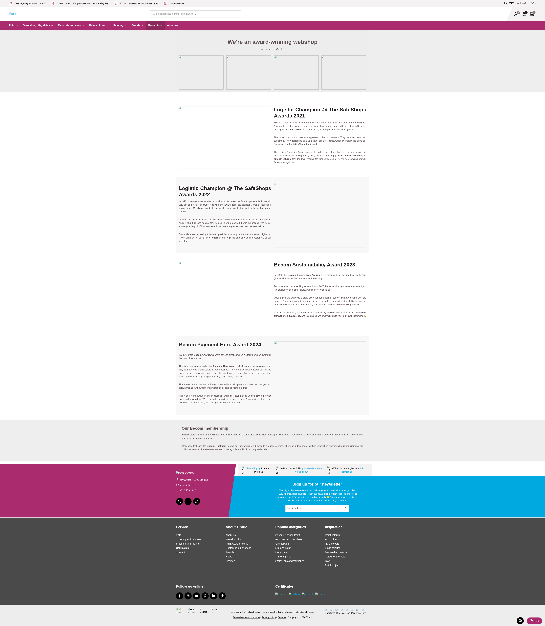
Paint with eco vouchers (288, 539)
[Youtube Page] (196, 595)
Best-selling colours (336, 552)
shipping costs (258, 612)
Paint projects (332, 565)
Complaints (182, 548)
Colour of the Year (335, 556)
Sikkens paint (283, 548)
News (229, 556)
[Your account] (517, 13)
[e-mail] (188, 501)
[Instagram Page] (188, 595)
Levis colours (332, 548)
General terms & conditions (246, 617)
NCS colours (332, 543)
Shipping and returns (188, 543)
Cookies (282, 617)
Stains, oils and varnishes (289, 561)
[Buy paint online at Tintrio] (12, 13)
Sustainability (233, 539)
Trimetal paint (283, 556)
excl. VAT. (521, 3)
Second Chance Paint (287, 535)
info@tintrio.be (187, 485)
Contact (180, 552)
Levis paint (281, 552)
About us (231, 535)
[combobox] (195, 13)
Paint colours (332, 535)
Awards (230, 552)
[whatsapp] (196, 501)
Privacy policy (269, 617)
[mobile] (179, 501)
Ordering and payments (189, 539)
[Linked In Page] (213, 595)
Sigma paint (282, 543)
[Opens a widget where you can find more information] (534, 621)
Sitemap (230, 561)
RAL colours (332, 539)
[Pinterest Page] (205, 595)
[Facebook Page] (179, 595)
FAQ (178, 535)
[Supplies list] (525, 13)
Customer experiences (238, 548)
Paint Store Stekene (237, 543)
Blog (327, 561)
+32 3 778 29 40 (188, 490)
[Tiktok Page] (222, 595)
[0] (510, 3)
